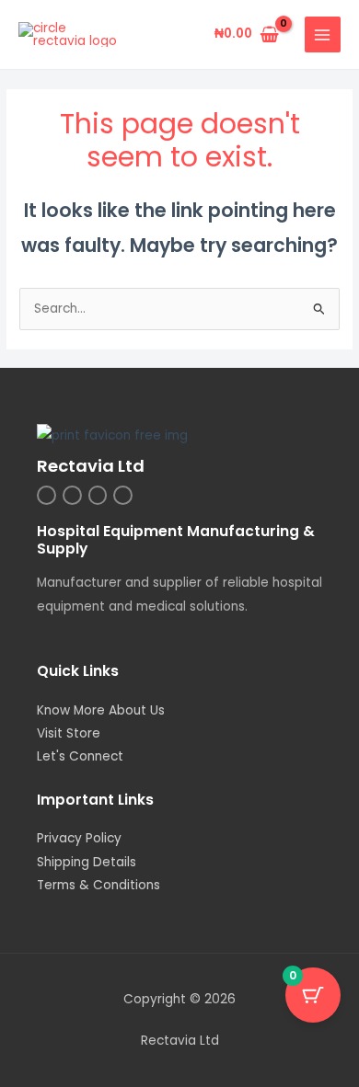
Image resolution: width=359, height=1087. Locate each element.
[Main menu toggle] (323, 34)
